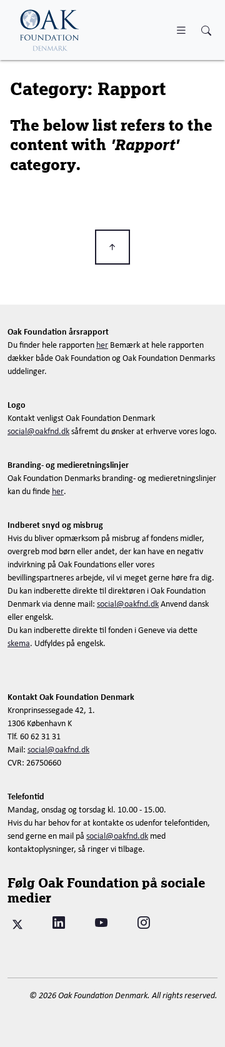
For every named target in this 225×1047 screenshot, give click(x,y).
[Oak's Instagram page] (144, 923)
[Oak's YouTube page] (101, 923)
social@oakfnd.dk (38, 431)
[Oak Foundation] (50, 30)
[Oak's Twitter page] (17, 923)
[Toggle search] (206, 31)
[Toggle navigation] (181, 30)
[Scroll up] (112, 247)
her (102, 344)
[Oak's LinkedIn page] (58, 923)
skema (19, 643)
